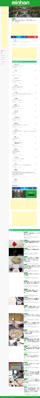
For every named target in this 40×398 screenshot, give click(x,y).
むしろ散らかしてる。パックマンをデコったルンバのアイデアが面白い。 (32, 316)
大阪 (13, 185)
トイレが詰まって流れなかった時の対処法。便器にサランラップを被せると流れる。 (32, 267)
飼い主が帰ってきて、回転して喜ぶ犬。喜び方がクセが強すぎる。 (31, 282)
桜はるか (16, 149)
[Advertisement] (17, 29)
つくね (16, 163)
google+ (29, 37)
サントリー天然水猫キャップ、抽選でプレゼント (31, 233)
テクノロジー (25, 354)
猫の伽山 (16, 169)
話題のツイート (13, 18)
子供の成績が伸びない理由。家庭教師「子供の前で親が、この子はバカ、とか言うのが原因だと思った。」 (31, 340)
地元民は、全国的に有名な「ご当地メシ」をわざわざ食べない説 (31, 307)
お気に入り (20, 75)
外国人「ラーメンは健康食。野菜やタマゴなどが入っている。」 (31, 323)
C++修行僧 (16, 98)
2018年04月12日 (14, 74)
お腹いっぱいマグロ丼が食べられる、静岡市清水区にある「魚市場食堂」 (32, 348)
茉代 (16, 137)
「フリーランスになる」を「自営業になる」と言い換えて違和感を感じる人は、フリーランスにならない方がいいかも (31, 373)
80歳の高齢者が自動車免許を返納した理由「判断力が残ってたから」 (31, 242)
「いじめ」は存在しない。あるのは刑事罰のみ (31, 364)
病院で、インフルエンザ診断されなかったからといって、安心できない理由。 (32, 381)
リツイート (16, 75)
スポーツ (2, 59)
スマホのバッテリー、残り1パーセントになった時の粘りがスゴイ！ (31, 356)
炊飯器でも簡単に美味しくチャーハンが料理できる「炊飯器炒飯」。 (31, 291)
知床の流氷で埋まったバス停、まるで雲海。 (31, 274)
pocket (35, 37)
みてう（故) (16, 111)
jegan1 (16, 105)
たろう (15, 40)
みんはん (30, 235)
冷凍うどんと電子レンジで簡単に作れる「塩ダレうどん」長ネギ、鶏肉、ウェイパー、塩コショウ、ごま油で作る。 (31, 259)
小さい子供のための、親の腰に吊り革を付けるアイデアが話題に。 (31, 299)
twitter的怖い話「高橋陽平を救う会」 (31, 250)
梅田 (15, 185)
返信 (13, 75)
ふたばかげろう (17, 117)
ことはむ (15, 85)
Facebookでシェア (13, 37)
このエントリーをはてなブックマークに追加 (24, 37)
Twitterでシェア (19, 37)
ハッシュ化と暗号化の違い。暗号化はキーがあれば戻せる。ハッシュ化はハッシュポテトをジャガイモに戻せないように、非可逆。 (32, 389)
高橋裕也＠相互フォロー (18, 143)
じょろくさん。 (16, 157)
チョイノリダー (16, 64)
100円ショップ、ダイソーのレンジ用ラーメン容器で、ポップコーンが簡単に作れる (31, 332)
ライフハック (25, 264)
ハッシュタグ (3, 61)
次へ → (35, 395)
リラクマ (15, 70)
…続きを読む (14, 395)
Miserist (15, 179)
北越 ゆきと (16, 123)
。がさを (17, 129)
